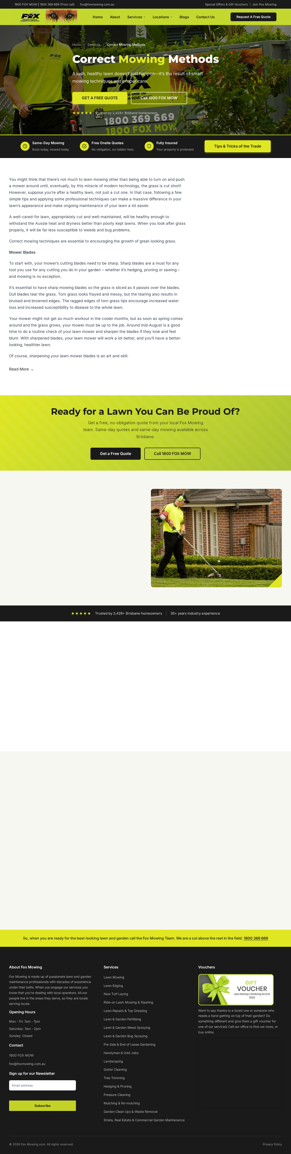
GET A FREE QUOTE (100, 98)
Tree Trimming (114, 1078)
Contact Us (205, 17)
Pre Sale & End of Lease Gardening (130, 1044)
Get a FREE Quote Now (246, 345)
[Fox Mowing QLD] (46, 17)
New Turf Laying (116, 994)
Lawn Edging (113, 986)
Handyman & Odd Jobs (121, 1053)
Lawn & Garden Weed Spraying (127, 1027)
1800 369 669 (256, 938)
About (115, 17)
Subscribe (42, 1106)
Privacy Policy (272, 1144)
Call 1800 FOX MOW (159, 98)
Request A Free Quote (253, 17)
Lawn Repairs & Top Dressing (125, 1011)
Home (98, 17)
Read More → (21, 369)
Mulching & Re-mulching (122, 1103)
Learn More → (26, 857)
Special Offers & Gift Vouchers (226, 4)
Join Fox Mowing (264, 4)
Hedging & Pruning (118, 1086)
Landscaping (113, 1061)
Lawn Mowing (114, 977)
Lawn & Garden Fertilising (122, 1019)
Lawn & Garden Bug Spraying (126, 1036)
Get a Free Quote (115, 453)
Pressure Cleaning (117, 1095)
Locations (161, 17)
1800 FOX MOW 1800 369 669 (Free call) (45, 4)
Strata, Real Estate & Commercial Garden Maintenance (144, 1120)
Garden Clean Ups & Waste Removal (131, 1111)
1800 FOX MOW (21, 1055)
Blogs (184, 17)
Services (134, 17)
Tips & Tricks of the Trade (237, 146)
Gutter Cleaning (115, 1069)
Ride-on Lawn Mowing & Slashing (128, 1002)
